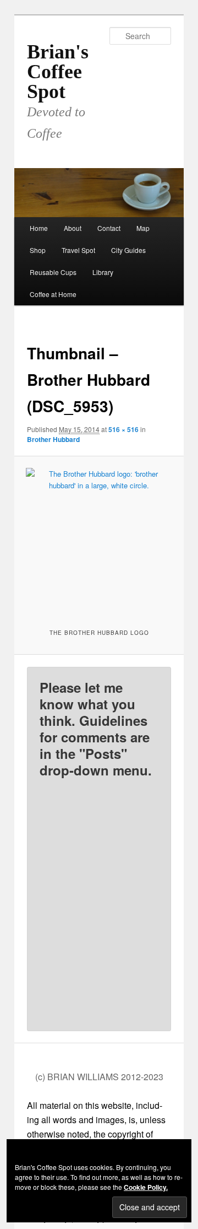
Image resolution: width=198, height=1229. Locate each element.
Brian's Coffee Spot (58, 72)
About (72, 228)
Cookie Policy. (146, 1187)
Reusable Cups (53, 272)
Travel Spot (78, 250)
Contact (108, 228)
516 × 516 (123, 429)
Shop (38, 250)
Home (39, 228)
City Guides (128, 250)
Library (102, 272)
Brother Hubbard (53, 439)
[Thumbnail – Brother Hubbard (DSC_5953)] (99, 541)
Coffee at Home (53, 294)
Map (143, 228)
